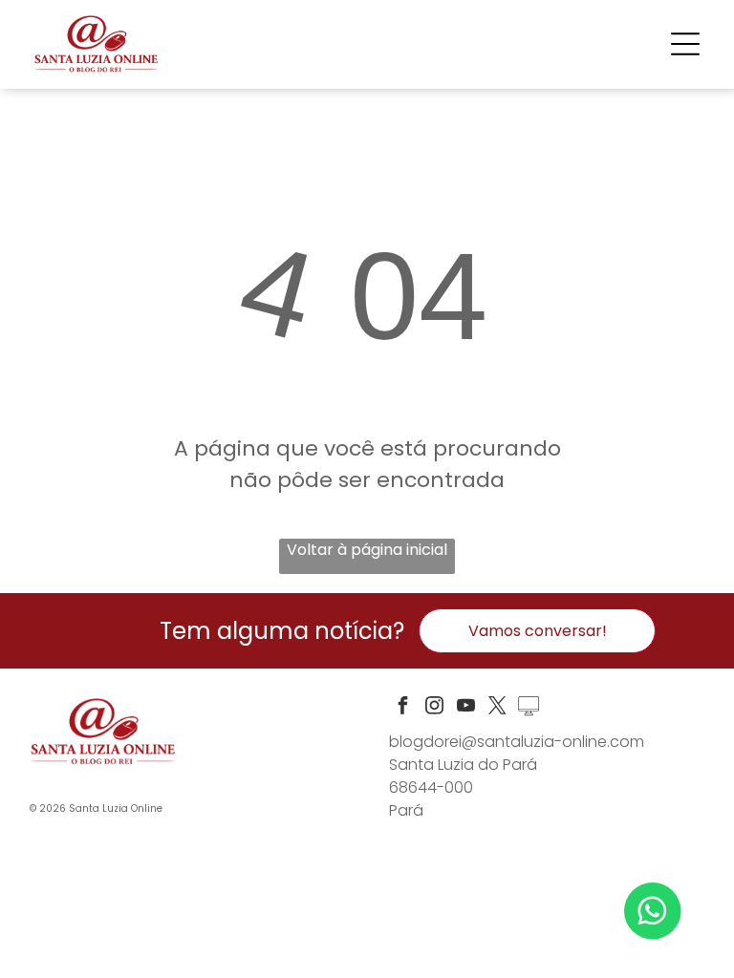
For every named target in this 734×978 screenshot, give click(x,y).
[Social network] (528, 708)
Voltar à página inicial (367, 550)
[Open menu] (685, 44)
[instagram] (434, 708)
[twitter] (497, 708)
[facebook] (402, 708)
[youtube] (465, 708)
